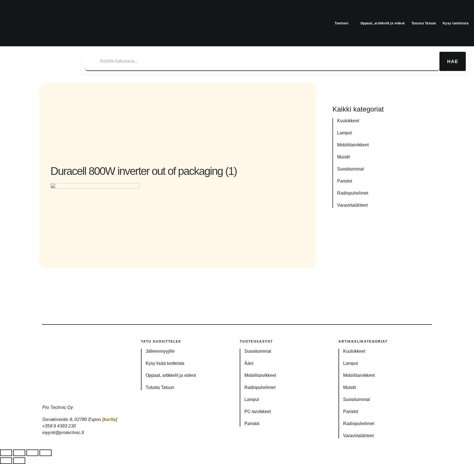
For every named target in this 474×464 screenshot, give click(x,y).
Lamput (344, 132)
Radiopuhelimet (352, 193)
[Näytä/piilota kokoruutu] (19, 452)
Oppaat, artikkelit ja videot (382, 23)
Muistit (343, 157)
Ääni (248, 363)
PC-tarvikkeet (257, 411)
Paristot (344, 181)
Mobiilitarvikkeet (353, 145)
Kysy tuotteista (456, 23)
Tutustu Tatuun (423, 23)
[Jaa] (32, 452)
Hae (452, 61)
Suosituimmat (350, 169)
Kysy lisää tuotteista (165, 363)
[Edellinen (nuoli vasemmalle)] (6, 460)
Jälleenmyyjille (160, 351)
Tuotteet (341, 23)
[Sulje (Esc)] (46, 452)
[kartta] (109, 419)
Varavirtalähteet (352, 205)
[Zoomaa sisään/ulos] (6, 452)
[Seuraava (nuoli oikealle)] (19, 460)
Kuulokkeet (348, 120)
